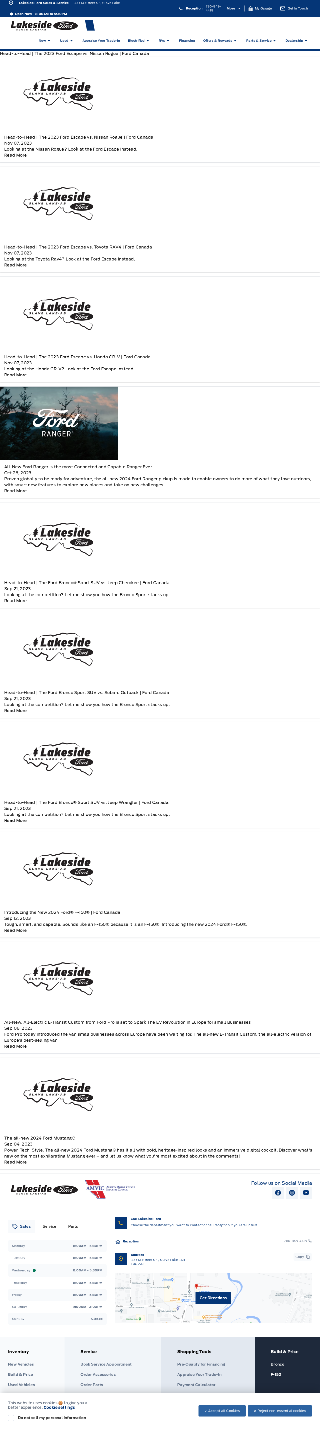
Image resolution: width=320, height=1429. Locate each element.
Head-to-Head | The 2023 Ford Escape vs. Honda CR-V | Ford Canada (77, 357)
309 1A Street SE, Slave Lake (97, 3)
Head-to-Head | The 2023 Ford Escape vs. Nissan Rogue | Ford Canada (78, 137)
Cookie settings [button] (59, 1407)
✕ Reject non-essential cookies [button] (280, 1411)
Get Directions (213, 1298)
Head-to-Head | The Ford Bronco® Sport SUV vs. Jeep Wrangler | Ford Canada (86, 802)
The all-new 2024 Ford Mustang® (39, 1138)
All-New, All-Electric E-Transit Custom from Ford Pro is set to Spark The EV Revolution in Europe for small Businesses (127, 1022)
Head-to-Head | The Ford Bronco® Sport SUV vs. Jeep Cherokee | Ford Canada (87, 582)
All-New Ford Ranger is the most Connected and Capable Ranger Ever (78, 467)
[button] (260, 8)
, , (158, 1262)
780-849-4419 (213, 8)
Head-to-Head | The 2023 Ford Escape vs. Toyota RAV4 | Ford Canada (78, 247)
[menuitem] (45, 41)
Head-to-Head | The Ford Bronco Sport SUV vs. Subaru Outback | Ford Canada (86, 692)
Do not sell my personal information (52, 1418)
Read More (15, 155)
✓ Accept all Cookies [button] (222, 1411)
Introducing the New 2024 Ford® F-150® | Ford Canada (62, 912)
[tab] (21, 1226)
